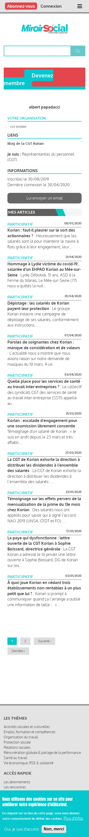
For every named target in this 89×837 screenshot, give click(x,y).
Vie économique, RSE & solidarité (28, 763)
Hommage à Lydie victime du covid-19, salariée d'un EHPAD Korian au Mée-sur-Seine (44, 269)
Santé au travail (15, 758)
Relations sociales (17, 747)
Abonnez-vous (21, 6)
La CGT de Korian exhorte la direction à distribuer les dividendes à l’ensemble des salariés (43, 465)
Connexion (51, 6)
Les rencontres (15, 787)
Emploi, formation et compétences (29, 732)
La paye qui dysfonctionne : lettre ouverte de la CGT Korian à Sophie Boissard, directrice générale (39, 543)
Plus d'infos (73, 818)
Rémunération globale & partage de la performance (42, 752)
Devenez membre (28, 79)
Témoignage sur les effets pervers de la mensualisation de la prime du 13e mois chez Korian (44, 504)
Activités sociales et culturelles (27, 727)
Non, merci (54, 829)
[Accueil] (44, 29)
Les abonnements (17, 782)
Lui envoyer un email (44, 198)
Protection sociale (17, 742)
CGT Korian (18, 126)
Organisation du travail (21, 737)
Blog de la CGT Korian (25, 143)
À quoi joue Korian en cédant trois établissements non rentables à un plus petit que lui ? (44, 588)
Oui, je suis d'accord (21, 829)
